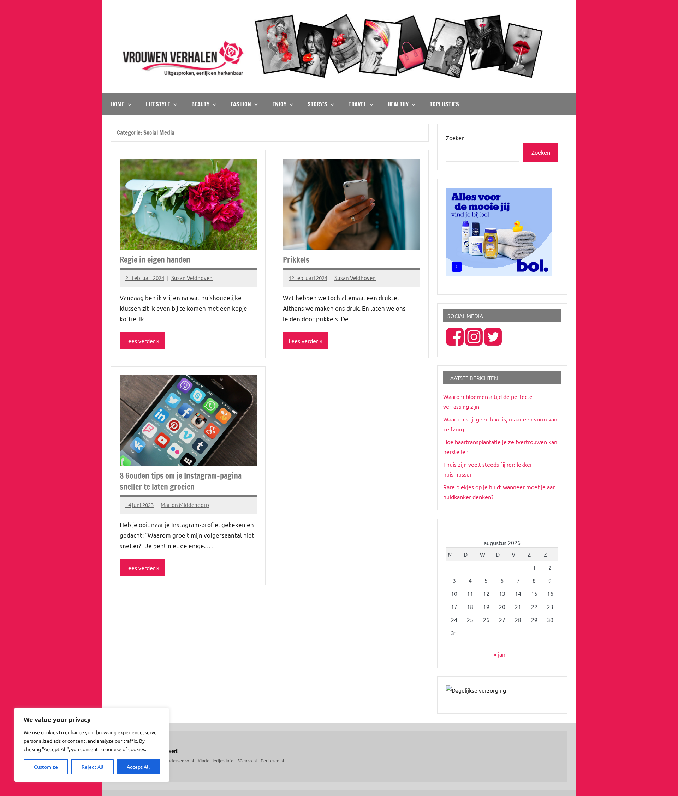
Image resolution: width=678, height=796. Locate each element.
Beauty (200, 104)
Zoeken (455, 137)
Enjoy (279, 104)
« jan (499, 654)
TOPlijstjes (444, 104)
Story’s (317, 104)
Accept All (138, 767)
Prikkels (296, 259)
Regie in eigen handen (155, 259)
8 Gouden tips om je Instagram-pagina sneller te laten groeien (181, 481)
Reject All (92, 767)
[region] (92, 745)
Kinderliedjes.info (216, 761)
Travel (358, 104)
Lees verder (140, 340)
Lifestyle (158, 104)
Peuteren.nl (272, 761)
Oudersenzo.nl (179, 761)
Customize (46, 767)
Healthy (398, 104)
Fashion (241, 104)
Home (118, 104)
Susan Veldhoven (192, 277)
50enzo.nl (247, 761)
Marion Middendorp (185, 504)
